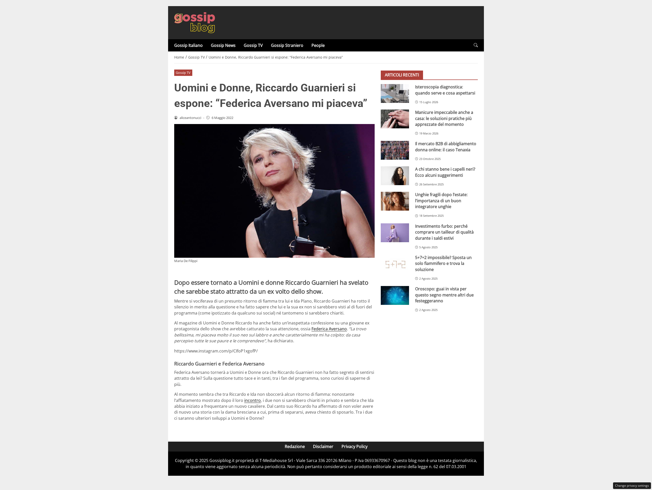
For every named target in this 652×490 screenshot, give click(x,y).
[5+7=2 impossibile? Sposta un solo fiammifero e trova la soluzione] (395, 264)
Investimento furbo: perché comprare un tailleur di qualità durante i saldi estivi (444, 232)
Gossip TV (253, 45)
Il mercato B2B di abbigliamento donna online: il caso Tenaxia (445, 146)
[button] (476, 45)
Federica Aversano (329, 329)
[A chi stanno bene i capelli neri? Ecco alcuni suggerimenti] (395, 175)
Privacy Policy (355, 446)
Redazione (295, 446)
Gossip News (223, 45)
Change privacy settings (632, 485)
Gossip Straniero (287, 45)
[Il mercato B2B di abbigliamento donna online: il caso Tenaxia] (395, 150)
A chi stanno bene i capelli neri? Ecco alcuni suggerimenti (445, 172)
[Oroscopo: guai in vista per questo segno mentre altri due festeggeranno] (395, 295)
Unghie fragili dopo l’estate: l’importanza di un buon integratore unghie (441, 200)
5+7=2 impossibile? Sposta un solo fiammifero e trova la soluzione (443, 263)
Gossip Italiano (188, 45)
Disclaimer (323, 446)
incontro (252, 400)
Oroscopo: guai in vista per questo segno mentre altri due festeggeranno (444, 295)
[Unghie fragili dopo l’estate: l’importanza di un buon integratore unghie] (395, 201)
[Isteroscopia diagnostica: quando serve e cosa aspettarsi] (395, 93)
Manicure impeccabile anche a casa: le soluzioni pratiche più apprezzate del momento (444, 118)
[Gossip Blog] (194, 22)
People (318, 45)
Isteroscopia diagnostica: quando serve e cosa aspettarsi (445, 90)
